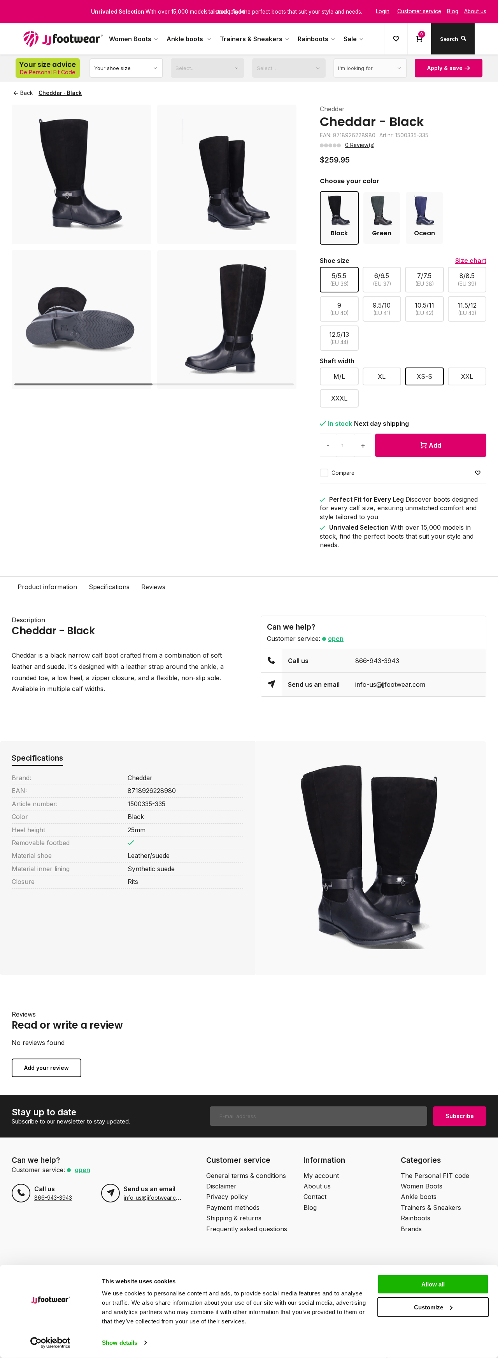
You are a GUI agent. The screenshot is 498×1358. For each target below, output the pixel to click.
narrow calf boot (93, 655)
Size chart (470, 260)
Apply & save (445, 68)
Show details (119, 1342)
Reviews (153, 587)
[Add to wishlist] (477, 473)
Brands (411, 1229)
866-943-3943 (377, 661)
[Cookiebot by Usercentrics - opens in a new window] (50, 1343)
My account (321, 1176)
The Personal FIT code (435, 1176)
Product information (47, 587)
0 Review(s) (360, 145)
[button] (281, 247)
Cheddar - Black (60, 93)
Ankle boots (186, 39)
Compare (342, 473)
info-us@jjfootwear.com (390, 684)
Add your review (46, 1067)
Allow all (433, 1284)
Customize (428, 1307)
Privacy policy (227, 1196)
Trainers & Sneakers (251, 39)
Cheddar (332, 109)
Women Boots (130, 39)
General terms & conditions (246, 1176)
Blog (310, 1207)
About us (317, 1186)
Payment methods (233, 1207)
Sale (350, 39)
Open (336, 638)
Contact (314, 1196)
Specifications (109, 587)
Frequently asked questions (246, 1229)
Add (435, 445)
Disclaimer (221, 1186)
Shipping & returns (233, 1218)
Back (26, 93)
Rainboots (313, 39)
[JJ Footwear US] (63, 39)
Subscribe (459, 1116)
